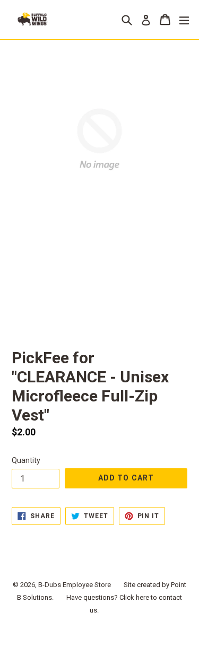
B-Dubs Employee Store (74, 585)
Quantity (26, 460)
